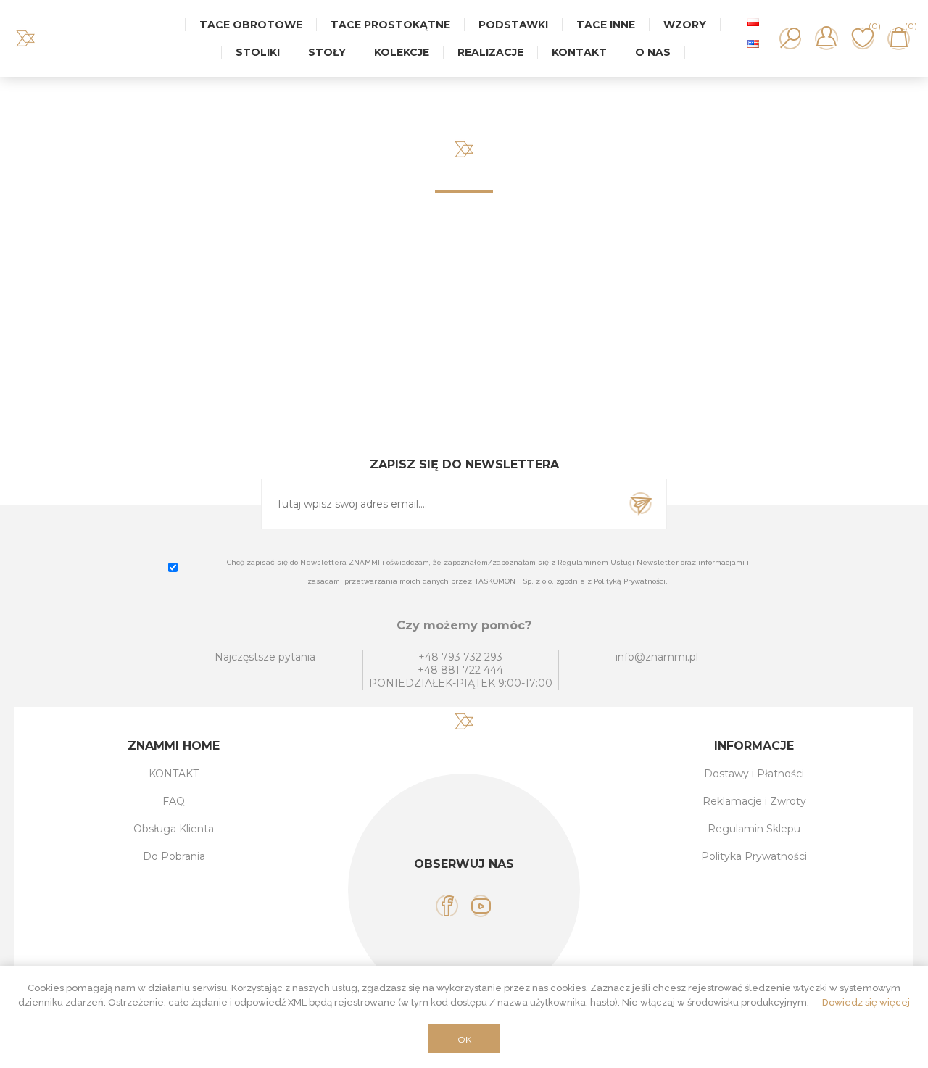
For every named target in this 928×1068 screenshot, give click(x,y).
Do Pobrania (174, 856)
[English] (753, 43)
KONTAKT (174, 773)
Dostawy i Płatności (754, 773)
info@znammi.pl (657, 656)
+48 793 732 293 (460, 656)
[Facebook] (447, 906)
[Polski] (753, 22)
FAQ (173, 801)
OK (464, 1039)
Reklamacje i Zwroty (754, 801)
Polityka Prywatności (754, 856)
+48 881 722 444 (460, 669)
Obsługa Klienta (173, 828)
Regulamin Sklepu (754, 828)
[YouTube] (481, 906)
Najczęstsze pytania (265, 656)
